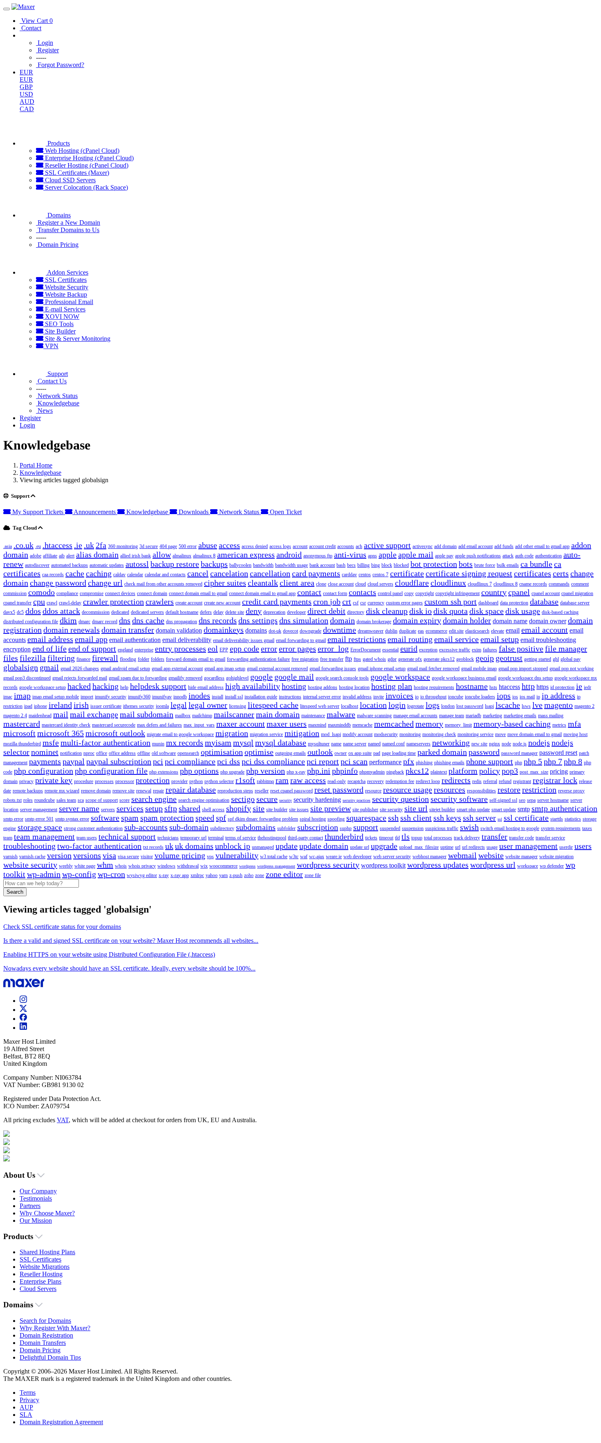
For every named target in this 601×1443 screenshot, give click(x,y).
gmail (49, 667)
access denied (255, 546)
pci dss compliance (273, 761)
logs (433, 704)
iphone (40, 706)
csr (363, 603)
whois (121, 866)
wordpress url (493, 864)
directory (355, 612)
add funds (504, 546)
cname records (533, 584)
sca (81, 800)
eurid (408, 648)
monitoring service (475, 734)
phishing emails (449, 762)
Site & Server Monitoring (76, 338)
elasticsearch (477, 631)
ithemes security (138, 706)
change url (105, 582)
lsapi (489, 706)
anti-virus (350, 554)
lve (537, 704)
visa (109, 855)
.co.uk (23, 545)
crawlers (160, 601)
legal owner (207, 704)
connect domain (152, 593)
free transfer (331, 659)
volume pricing (180, 855)
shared (189, 808)
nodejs (539, 742)
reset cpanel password (291, 791)
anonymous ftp (317, 556)
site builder (276, 809)
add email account (475, 546)
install (217, 697)
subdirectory (222, 828)
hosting (294, 686)
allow (161, 554)
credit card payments (277, 601)
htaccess (509, 686)
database (544, 601)
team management (44, 836)
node (506, 744)
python (196, 781)
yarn (223, 875)
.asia (7, 546)
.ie (78, 545)
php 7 (553, 761)
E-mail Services (64, 309)
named (374, 744)
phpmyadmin (372, 772)
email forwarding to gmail (301, 640)
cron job (327, 601)
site (259, 808)
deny (254, 610)
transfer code (521, 838)
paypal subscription (118, 761)
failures (490, 650)
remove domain (96, 791)
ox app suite (360, 753)
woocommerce (223, 866)
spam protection (167, 817)
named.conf (393, 744)
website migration (556, 856)
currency (376, 603)
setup (154, 808)
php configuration (43, 770)
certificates (532, 573)
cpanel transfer (17, 603)
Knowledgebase (40, 472)
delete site (234, 612)
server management (38, 809)
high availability (252, 686)
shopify (238, 808)
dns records (218, 620)
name (336, 744)
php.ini (318, 770)
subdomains (256, 827)
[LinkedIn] (23, 1027)
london (448, 706)
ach (359, 546)
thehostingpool (272, 838)
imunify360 (139, 697)
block (386, 565)
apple (388, 554)
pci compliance (190, 761)
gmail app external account (177, 668)
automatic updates (107, 565)
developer (296, 612)
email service (456, 639)
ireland (60, 704)
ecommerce (436, 631)
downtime (339, 629)
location (373, 704)
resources (449, 789)
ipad (28, 706)
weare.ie (334, 856)
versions (87, 855)
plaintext (439, 772)
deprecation (274, 612)
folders (157, 659)
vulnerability (236, 855)
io (417, 697)
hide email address (206, 687)
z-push (235, 875)
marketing (492, 715)
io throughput (433, 697)
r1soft (245, 780)
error (269, 648)
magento (558, 704)
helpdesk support (158, 686)
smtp (524, 808)
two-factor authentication (99, 845)
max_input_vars (199, 725)
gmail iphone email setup (382, 668)
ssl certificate (526, 817)
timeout (386, 838)
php (518, 762)
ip (538, 697)
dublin (391, 631)
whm (105, 864)
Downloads (193, 511)
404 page (168, 546)
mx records (184, 742)
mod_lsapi (331, 734)
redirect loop (428, 781)
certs (561, 573)
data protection (514, 603)
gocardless (214, 678)
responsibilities (481, 791)
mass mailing (550, 715)
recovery (375, 781)
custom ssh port (450, 601)
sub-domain (189, 827)
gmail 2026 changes (80, 668)
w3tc (293, 856)
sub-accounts (146, 827)
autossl (137, 563)
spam (130, 817)
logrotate (415, 706)
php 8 (573, 761)
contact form (335, 593)
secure (267, 798)
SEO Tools (58, 323)
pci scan (354, 761)
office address (122, 753)
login (397, 704)
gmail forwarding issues (332, 668)
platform (463, 770)
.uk (89, 545)
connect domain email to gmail (198, 593)
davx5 (9, 612)
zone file (313, 875)
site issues (299, 809)
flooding (128, 659)
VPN (50, 345)
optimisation (222, 751)
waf (303, 856)
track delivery (467, 838)
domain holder (467, 620)
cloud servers (380, 584)
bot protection (433, 563)
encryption (17, 649)
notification (71, 753)
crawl (52, 603)
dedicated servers (147, 612)
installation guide (260, 697)
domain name (510, 620)
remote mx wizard (62, 791)
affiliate (50, 556)
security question (400, 798)
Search (15, 892)
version (59, 855)
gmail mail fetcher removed (433, 668)
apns (372, 556)
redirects (456, 780)
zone (259, 875)
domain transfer (127, 629)
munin (158, 744)
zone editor (284, 874)
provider (179, 781)
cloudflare (412, 582)
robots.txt (12, 800)
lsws (526, 706)
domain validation (179, 630)
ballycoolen (240, 565)
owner (340, 753)
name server (354, 744)
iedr (587, 687)
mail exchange (94, 714)
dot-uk (275, 631)
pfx (408, 761)
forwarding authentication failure (258, 659)
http (528, 686)
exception (428, 650)
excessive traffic (454, 650)
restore (509, 789)
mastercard (21, 723)
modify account (357, 734)
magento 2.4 (15, 715)
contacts (362, 592)
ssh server (479, 817)
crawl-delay (70, 603)
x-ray (164, 875)
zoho (248, 875)
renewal (143, 791)
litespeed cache (273, 704)
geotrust (509, 657)
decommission (96, 612)
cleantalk (263, 582)
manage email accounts (415, 715)
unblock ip (232, 845)
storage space (40, 827)
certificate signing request (469, 573)
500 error (188, 546)
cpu (39, 601)
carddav (349, 574)
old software (164, 753)
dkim (68, 620)
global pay (571, 659)
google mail (294, 676)
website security (30, 864)
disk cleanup (387, 610)
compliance (67, 593)
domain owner (547, 620)
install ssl (234, 697)
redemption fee (400, 781)
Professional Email (68, 301)
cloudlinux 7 (480, 584)
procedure (83, 781)
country (494, 592)
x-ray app (179, 875)
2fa (101, 545)
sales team (66, 800)
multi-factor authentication (105, 742)
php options (199, 770)
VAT (63, 1119)
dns (124, 620)
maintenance (313, 715)
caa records (53, 574)
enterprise (144, 650)
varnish (10, 856)
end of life (49, 648)
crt (346, 601)
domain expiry (417, 620)
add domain (445, 546)
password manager (519, 753)
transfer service (550, 838)
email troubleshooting (548, 639)
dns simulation (303, 620)
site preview (330, 808)
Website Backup (65, 294)
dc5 (20, 612)
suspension (413, 828)
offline (143, 753)
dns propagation (181, 621)
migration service (266, 734)
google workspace (400, 676)
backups (214, 563)
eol (213, 648)
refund (505, 781)
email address (50, 639)
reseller (262, 791)
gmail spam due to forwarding (138, 678)
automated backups (69, 565)
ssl (500, 819)
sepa (531, 800)
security (285, 800)
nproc (88, 753)
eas (421, 631)
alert (70, 556)
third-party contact (305, 838)
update (287, 845)
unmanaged (263, 847)
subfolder (286, 828)
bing (375, 565)
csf (356, 603)
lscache (508, 704)
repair (158, 791)
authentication (548, 556)
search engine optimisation (203, 800)
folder (143, 659)
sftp (170, 808)
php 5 (533, 761)
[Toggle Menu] (6, 9)
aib (62, 556)
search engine (154, 798)
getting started (537, 659)
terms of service (240, 838)
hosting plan (391, 686)
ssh (393, 817)
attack (508, 556)
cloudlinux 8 (505, 584)
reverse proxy (571, 791)
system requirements (561, 828)
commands (559, 584)
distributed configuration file (30, 621)
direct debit (326, 610)
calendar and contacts (165, 574)
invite (378, 697)
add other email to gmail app (542, 546)
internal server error (322, 697)
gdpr (392, 659)
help (124, 687)
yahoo (212, 875)
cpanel (519, 592)
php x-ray (296, 772)
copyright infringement (457, 593)
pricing (559, 771)
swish (469, 827)
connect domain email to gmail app (262, 593)
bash (340, 565)
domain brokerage (374, 621)
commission (15, 593)
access (229, 545)
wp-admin (44, 874)
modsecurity (386, 734)
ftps (357, 659)
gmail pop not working (571, 668)
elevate (497, 631)
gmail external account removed (277, 668)
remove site (123, 791)
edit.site (456, 631)
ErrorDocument (365, 650)
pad (376, 753)
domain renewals (71, 629)
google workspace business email (464, 678)
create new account (222, 603)
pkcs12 (417, 770)
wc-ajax (316, 856)
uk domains (194, 845)
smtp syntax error (72, 819)
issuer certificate (105, 706)
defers (206, 612)
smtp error (13, 819)
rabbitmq (265, 781)
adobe (35, 556)
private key (53, 780)
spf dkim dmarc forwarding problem (263, 819)
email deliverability (186, 639)
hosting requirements (434, 687)
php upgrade (232, 772)
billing (363, 565)
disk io (420, 610)
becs (351, 565)
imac (7, 697)
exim (476, 650)
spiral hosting (313, 819)
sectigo (243, 798)
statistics (573, 819)
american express (246, 554)
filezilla (33, 657)
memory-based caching (512, 723)
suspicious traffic (441, 828)
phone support (489, 761)
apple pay (444, 556)
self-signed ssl (503, 800)
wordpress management (276, 866)
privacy (26, 781)
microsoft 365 (60, 733)
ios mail (527, 697)
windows (166, 866)
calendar (135, 574)
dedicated (120, 612)
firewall (105, 657)
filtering (61, 657)
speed (204, 817)
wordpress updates (438, 864)
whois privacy (142, 866)
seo (522, 800)
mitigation (302, 733)
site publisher (365, 809)
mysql (243, 742)
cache (74, 573)
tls (405, 836)
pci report (323, 761)
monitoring (410, 734)
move (500, 734)
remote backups (28, 791)
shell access (213, 809)
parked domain (442, 751)
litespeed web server (319, 706)
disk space (486, 610)
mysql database (280, 742)
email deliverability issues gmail (243, 640)
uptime (446, 847)
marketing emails (520, 715)
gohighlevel (237, 678)
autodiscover (37, 565)
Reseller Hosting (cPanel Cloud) (85, 165)
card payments (316, 573)
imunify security (110, 697)
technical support (127, 836)
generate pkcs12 (439, 659)
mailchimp (202, 715)
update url (359, 847)
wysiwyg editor (142, 875)
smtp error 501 (39, 819)
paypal (74, 761)
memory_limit (458, 725)
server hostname (553, 800)
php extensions (163, 772)
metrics (559, 725)
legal (178, 704)
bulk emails (508, 565)
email (513, 630)
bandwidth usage (291, 565)
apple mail (415, 554)
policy (489, 770)
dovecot (290, 631)
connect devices (120, 593)
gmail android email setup (125, 668)
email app (91, 639)
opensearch (188, 753)
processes (104, 781)
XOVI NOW (61, 316)
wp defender (552, 866)
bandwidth (263, 565)
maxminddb (339, 725)
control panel (390, 593)
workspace (527, 866)
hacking (105, 686)
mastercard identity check (66, 725)
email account (544, 629)
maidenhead (40, 715)
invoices (399, 695)
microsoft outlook (115, 733)
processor (124, 781)
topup (416, 838)
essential (390, 650)
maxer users (287, 723)
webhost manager (429, 856)
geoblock (465, 659)
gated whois (374, 659)
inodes (199, 695)
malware (341, 714)
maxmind (317, 725)
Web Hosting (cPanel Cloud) (81, 150)
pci (158, 761)
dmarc (84, 621)
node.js (520, 744)
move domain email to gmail (534, 734)
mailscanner (234, 714)
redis (477, 781)
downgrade (310, 631)
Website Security (65, 287)
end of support (92, 648)
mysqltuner (319, 744)
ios (515, 697)
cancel (198, 573)
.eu (38, 546)
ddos (33, 610)
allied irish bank (135, 556)
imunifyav (162, 697)
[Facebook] (23, 1018)
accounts (345, 546)
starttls (556, 819)
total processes (438, 838)
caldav (119, 574)
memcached (394, 723)
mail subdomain (146, 714)
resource (373, 791)
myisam (218, 742)
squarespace (366, 817)
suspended (390, 828)
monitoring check (439, 734)
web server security (392, 856)
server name (79, 808)
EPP (224, 650)
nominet (44, 751)
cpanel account (545, 593)
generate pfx (410, 659)
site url (416, 808)
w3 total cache (273, 856)
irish (81, 704)
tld (397, 838)
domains (256, 630)
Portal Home (36, 465)
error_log (333, 648)
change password (58, 582)
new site (479, 744)
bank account (322, 565)
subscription (317, 827)
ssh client (416, 817)
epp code (244, 648)
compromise (91, 593)
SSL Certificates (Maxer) (76, 172)
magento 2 (584, 706)
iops (504, 695)
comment (580, 584)
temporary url (193, 838)
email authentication (135, 639)
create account (188, 603)
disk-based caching (560, 612)
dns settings (258, 620)
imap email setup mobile (55, 697)
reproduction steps (235, 791)
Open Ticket (285, 511)
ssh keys (447, 817)
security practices (356, 800)
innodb (180, 697)
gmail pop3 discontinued (27, 678)
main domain (278, 714)
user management (528, 845)
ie (579, 686)
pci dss (228, 761)
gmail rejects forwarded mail (79, 678)
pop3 (510, 770)
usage (492, 847)
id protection (562, 687)
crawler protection (113, 601)
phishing (424, 762)
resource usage (407, 789)
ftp (348, 658)
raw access (308, 780)
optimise (259, 751)
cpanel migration (577, 593)
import (87, 697)
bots (466, 563)
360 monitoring (123, 546)
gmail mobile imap (479, 668)
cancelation (229, 573)
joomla (162, 706)
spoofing (336, 819)
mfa (574, 723)
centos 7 (380, 574)
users (583, 845)
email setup (499, 639)
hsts (493, 687)
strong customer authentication (93, 828)
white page (84, 866)
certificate (407, 573)
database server (575, 603)
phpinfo (345, 770)
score (124, 800)
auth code (524, 556)
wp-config (79, 874)
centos (365, 574)
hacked (79, 686)
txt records (153, 847)
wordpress (247, 866)
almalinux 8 (204, 556)
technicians (168, 838)
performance (385, 761)
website (491, 855)
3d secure (148, 546)
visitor (147, 856)
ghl (556, 659)
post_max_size (534, 772)
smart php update (473, 809)
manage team (451, 715)
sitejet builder (442, 809)
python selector (219, 781)
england (125, 650)
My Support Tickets (38, 511)
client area (297, 582)
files (10, 657)
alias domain (97, 554)
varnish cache (32, 856)
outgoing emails (290, 753)
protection (153, 780)
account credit (322, 546)
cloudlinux (448, 582)
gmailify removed (185, 678)
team (7, 838)
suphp (346, 828)
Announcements (94, 511)
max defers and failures (159, 725)
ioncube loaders (480, 697)
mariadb (473, 715)
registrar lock (555, 780)
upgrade (384, 845)
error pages (297, 648)
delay (218, 612)
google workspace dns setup (525, 678)
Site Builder (59, 331)
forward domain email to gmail (195, 659)
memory (429, 723)
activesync (423, 546)
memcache (362, 725)
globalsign (20, 667)
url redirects (473, 847)
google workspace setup (42, 687)
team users (86, 838)
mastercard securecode (113, 725)
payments (45, 761)
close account (341, 584)
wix (204, 866)
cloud (360, 584)
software (105, 817)
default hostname (182, 612)
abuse (207, 545)
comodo (41, 592)
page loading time (399, 753)
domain (342, 620)
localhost (349, 706)
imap (22, 695)
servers (108, 809)
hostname (472, 686)
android (289, 554)
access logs (280, 546)
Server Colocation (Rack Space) (85, 187)
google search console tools (342, 678)
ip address (558, 695)
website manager (521, 856)
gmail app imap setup (224, 668)
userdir (566, 847)
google (261, 676)
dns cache (148, 620)
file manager (566, 648)
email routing (410, 639)
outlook (320, 751)
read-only (336, 781)
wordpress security (328, 864)
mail (60, 714)
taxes (587, 828)
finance (83, 659)
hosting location (354, 687)
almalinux (182, 556)
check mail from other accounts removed (163, 584)
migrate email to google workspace (180, 734)
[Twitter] (23, 1009)
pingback (395, 772)
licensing (237, 706)
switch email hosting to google (509, 828)
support (365, 827)
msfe (51, 742)
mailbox (183, 715)
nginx (494, 744)
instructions (290, 697)
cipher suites (225, 582)
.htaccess (57, 545)
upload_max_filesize (419, 847)
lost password (469, 706)
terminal (216, 838)
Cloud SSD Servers (69, 180)
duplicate (407, 631)
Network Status (239, 511)
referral (490, 781)
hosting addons (322, 687)
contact (309, 592)
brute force (484, 565)
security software (459, 798)
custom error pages (404, 603)
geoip (484, 657)
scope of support (101, 800)
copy (409, 593)
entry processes (180, 648)
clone (321, 584)
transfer (494, 836)
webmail (462, 855)
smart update (503, 809)
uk (169, 845)
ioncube (455, 697)
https (542, 686)
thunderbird (344, 836)
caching (99, 573)
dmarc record (104, 621)
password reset (558, 752)
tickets (371, 838)
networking (451, 742)
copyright (424, 593)
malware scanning (374, 715)
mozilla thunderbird (22, 744)
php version (265, 770)
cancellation (270, 573)
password (484, 751)
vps (210, 856)
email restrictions (356, 639)
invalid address (357, 697)
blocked (401, 565)
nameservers (418, 744)
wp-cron (111, 874)
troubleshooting (29, 845)
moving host (575, 734)
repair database (191, 789)
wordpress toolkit (383, 865)
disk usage (522, 610)
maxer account (240, 723)
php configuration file (111, 770)
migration (231, 733)
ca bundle (536, 563)
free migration (305, 659)
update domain (323, 845)
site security (391, 809)
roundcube (44, 800)
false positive (521, 648)
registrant (522, 781)
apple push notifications (478, 556)
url (457, 847)
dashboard (488, 603)
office (101, 753)
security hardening (317, 799)
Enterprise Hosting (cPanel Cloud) (88, 157)
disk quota (450, 610)
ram (282, 780)
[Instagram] (23, 1000)
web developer (357, 856)
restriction (539, 789)
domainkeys (224, 629)
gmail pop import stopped (523, 668)
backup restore (174, 563)
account (300, 546)
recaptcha (357, 781)
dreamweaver (370, 631)
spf (221, 817)
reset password (338, 789)
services (130, 808)
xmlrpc (197, 875)
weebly (66, 866)
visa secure (128, 856)
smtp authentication (564, 808)
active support (387, 545)
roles (28, 800)
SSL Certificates (65, 279)
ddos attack (61, 610)
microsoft (19, 733)
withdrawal (188, 866)
